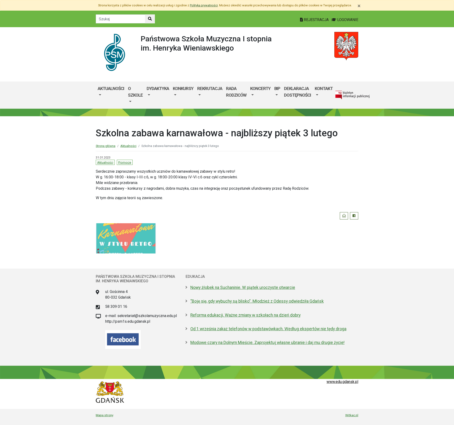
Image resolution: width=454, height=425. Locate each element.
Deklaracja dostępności (297, 92)
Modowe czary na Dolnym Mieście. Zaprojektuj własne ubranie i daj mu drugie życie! (267, 342)
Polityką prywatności (204, 5)
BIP (277, 88)
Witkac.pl (351, 415)
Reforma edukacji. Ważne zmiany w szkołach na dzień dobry (245, 315)
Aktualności (111, 88)
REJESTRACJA (316, 19)
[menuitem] (111, 95)
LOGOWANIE (347, 19)
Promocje (124, 162)
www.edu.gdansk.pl (342, 381)
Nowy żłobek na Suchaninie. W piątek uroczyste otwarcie (242, 287)
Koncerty (260, 88)
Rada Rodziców (236, 92)
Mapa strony (104, 415)
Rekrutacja (209, 88)
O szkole (135, 92)
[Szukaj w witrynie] (150, 18)
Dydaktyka (158, 88)
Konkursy (183, 88)
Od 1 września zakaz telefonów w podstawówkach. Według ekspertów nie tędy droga (268, 328)
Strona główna (105, 146)
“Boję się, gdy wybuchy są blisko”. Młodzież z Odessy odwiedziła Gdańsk (257, 301)
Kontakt (324, 88)
